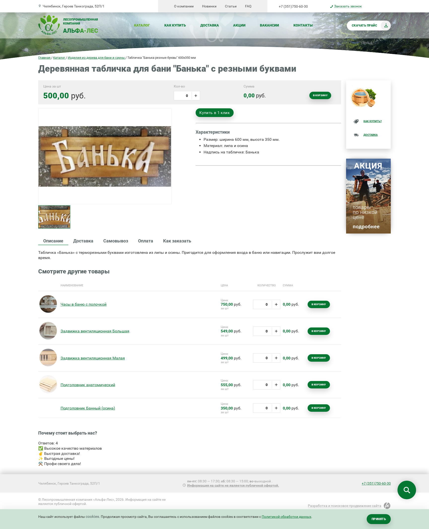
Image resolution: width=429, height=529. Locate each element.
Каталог (142, 25)
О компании (184, 6)
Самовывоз (115, 240)
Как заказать (177, 240)
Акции (239, 25)
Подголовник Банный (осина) (88, 408)
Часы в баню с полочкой (84, 304)
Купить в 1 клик (214, 113)
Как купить (175, 25)
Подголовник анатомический (88, 384)
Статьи (231, 6)
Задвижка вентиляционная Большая (95, 331)
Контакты (303, 25)
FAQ (248, 6)
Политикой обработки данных (286, 517)
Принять (379, 519)
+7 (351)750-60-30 (293, 6)
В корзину (320, 95)
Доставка (209, 25)
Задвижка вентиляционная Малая (93, 358)
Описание (53, 240)
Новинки (209, 6)
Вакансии (269, 25)
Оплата (145, 240)
